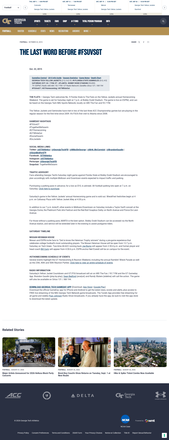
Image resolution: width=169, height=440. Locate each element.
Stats (43, 31)
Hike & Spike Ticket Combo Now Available (134, 373)
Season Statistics (70, 78)
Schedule (32, 31)
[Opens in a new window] (13, 395)
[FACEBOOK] (144, 42)
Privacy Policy (23, 433)
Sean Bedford (70, 276)
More (86, 31)
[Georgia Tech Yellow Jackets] (14, 21)
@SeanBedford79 (37, 152)
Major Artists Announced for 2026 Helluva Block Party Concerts (28, 374)
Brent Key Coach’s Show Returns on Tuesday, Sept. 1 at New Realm (84, 374)
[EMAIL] (148, 42)
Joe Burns (86, 246)
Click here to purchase (49, 188)
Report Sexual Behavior (141, 433)
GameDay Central (39, 78)
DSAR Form (77, 433)
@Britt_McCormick (96, 149)
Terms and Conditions (61, 433)
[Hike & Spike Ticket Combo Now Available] (140, 352)
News (52, 31)
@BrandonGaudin (115, 149)
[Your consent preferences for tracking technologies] (164, 435)
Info (108, 21)
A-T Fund (74, 21)
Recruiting (63, 31)
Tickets (47, 21)
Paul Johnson (55, 296)
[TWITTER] (139, 42)
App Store (87, 287)
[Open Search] (163, 21)
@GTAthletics (43, 149)
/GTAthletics (46, 155)
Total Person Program (92, 21)
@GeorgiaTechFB (60, 149)
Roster (21, 31)
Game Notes (84, 78)
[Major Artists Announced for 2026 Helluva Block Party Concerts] (28, 352)
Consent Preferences (40, 433)
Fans (57, 21)
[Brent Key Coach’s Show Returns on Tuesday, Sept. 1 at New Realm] (84, 352)
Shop (65, 21)
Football (24, 42)
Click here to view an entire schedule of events (91, 262)
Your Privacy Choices (93, 433)
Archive (76, 31)
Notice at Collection (113, 433)
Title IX (127, 433)
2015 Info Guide (55, 78)
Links (44, 14)
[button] (25, 8)
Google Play (99, 287)
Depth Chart (96, 78)
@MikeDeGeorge (78, 149)
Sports (37, 21)
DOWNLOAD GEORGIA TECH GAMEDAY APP (50, 287)
